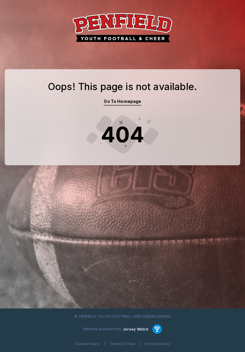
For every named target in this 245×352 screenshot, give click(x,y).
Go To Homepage (122, 101)
